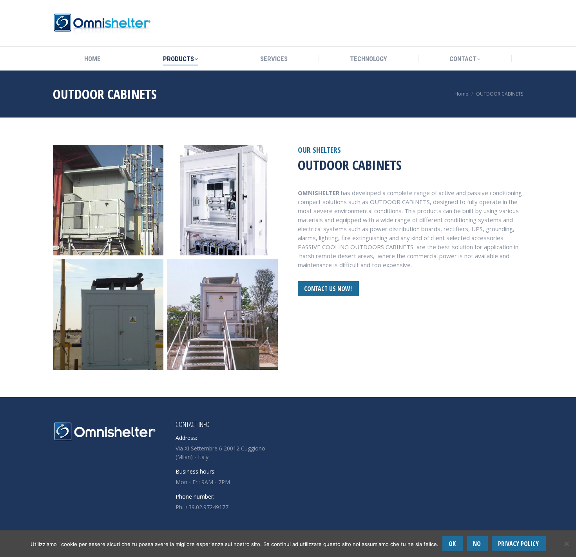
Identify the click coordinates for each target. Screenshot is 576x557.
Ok (452, 543)
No (477, 543)
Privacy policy (518, 543)
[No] (566, 544)
